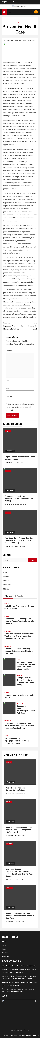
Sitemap (19, 1030)
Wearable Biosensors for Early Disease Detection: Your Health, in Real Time (18, 651)
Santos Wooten (21, 504)
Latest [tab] (9, 596)
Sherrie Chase (20, 462)
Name (8, 380)
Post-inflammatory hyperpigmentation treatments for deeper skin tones (18, 740)
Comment (10, 351)
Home (12, 1030)
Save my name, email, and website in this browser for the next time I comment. (20, 407)
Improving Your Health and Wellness (11, 326)
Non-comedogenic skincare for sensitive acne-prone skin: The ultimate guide (26, 665)
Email (8, 388)
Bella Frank (9, 40)
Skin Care (7, 589)
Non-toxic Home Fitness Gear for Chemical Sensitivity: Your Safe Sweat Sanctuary (19, 540)
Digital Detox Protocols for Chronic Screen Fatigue (17, 789)
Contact (27, 1030)
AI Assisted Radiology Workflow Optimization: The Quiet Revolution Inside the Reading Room (19, 725)
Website (9, 396)
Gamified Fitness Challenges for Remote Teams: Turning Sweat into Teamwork (19, 621)
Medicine (7, 584)
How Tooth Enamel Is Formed (28, 326)
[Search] (31, 12)
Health (19, 22)
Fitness (6, 576)
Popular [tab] (20, 596)
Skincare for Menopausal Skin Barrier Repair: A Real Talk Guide (26, 709)
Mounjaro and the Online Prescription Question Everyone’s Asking (19, 498)
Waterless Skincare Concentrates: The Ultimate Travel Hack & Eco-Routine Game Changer (19, 636)
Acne (5, 572)
